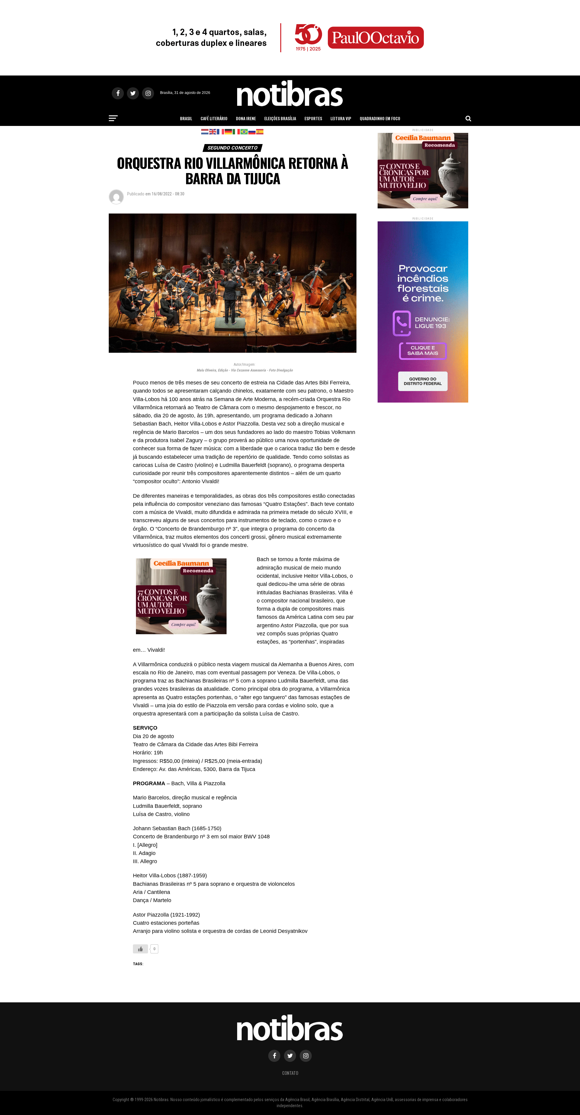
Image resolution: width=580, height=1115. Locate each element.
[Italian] (236, 131)
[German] (229, 131)
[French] (221, 131)
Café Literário (214, 118)
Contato (290, 1073)
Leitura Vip (340, 118)
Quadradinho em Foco (380, 118)
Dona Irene (246, 118)
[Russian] (252, 131)
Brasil (186, 118)
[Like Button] (140, 948)
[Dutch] (205, 131)
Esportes (313, 118)
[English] (213, 131)
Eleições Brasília (280, 118)
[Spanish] (260, 131)
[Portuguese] (244, 131)
